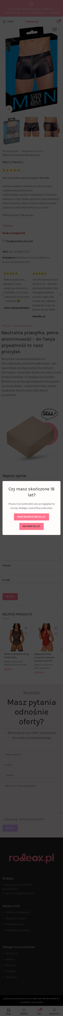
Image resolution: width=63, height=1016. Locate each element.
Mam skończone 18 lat (31, 516)
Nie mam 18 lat (31, 526)
